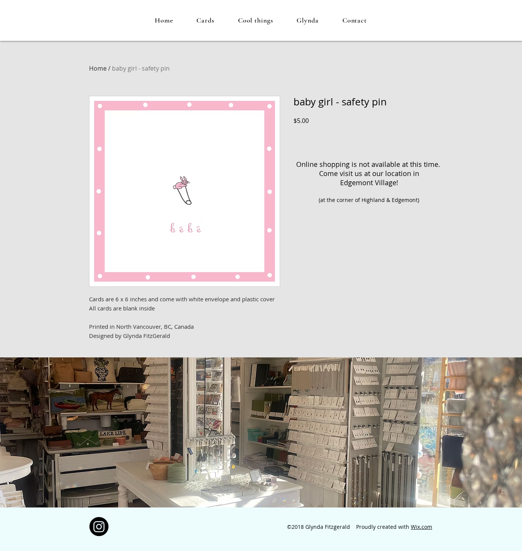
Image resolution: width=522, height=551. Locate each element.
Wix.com (421, 526)
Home (98, 68)
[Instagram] (99, 526)
